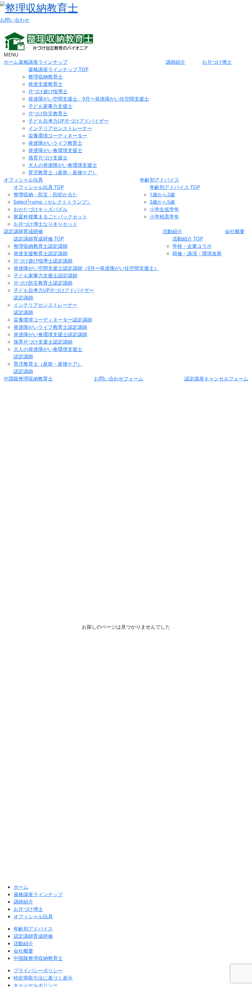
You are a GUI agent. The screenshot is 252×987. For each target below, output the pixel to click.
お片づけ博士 (217, 62)
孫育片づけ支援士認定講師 (43, 341)
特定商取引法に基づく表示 (43, 977)
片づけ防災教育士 (48, 113)
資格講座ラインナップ (43, 62)
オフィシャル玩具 (23, 179)
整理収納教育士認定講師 (41, 246)
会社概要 (235, 231)
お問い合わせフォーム (118, 378)
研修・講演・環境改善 (197, 253)
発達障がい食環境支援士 (55, 150)
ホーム (11, 62)
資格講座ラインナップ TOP (58, 69)
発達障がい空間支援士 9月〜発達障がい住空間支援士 (88, 98)
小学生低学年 (164, 209)
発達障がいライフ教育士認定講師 (50, 327)
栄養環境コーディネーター (57, 135)
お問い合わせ (15, 20)
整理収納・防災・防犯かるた (45, 194)
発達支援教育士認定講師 (41, 253)
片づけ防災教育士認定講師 (43, 283)
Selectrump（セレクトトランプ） (53, 202)
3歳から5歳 (162, 202)
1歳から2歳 (162, 194)
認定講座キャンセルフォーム (216, 378)
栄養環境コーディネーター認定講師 (53, 319)
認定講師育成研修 (23, 231)
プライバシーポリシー (38, 970)
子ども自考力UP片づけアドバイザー (68, 121)
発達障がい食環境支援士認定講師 (50, 334)
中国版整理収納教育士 (28, 378)
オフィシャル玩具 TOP (39, 187)
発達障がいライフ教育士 (55, 143)
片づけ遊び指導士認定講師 (43, 260)
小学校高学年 (164, 216)
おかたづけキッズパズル (41, 209)
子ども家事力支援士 (50, 106)
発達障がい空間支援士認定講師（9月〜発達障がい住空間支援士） (86, 268)
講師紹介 (175, 62)
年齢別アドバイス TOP (175, 187)
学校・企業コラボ (192, 246)
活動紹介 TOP (187, 238)
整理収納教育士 (45, 76)
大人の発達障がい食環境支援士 (62, 165)
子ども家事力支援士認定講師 (45, 275)
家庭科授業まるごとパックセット (50, 216)
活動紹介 (172, 231)
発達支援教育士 (45, 84)
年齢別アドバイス (159, 179)
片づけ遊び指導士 (48, 91)
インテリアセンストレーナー (60, 128)
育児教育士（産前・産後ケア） (62, 172)
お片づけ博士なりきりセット (45, 224)
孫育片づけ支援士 (48, 157)
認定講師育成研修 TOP (39, 238)
